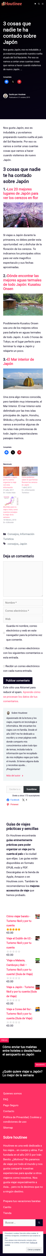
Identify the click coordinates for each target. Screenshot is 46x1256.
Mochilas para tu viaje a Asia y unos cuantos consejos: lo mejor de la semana (10, 512)
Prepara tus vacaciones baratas (22, 1201)
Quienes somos (12, 1093)
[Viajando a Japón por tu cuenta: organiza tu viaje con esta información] (11, 471)
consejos (13, 543)
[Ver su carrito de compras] (35, 4)
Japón (23, 543)
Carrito (7, 1207)
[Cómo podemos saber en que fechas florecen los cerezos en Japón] (30, 471)
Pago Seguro (10, 1105)
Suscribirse (32, 789)
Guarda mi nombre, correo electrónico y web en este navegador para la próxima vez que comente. (24, 632)
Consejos (13, 534)
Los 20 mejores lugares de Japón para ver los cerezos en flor (20, 193)
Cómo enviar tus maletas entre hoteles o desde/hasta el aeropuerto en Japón (22, 1050)
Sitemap (8, 1127)
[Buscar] (39, 1222)
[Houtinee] (14, 4)
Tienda (7, 1213)
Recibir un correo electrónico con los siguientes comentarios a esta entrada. (23, 653)
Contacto (8, 1111)
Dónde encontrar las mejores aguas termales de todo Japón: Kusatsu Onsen (22, 282)
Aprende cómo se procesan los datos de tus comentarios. (21, 697)
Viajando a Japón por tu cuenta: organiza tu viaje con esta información (10, 482)
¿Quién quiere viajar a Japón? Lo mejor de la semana (22, 1073)
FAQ (5, 1099)
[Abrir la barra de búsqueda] (39, 4)
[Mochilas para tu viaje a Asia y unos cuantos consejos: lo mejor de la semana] (11, 501)
